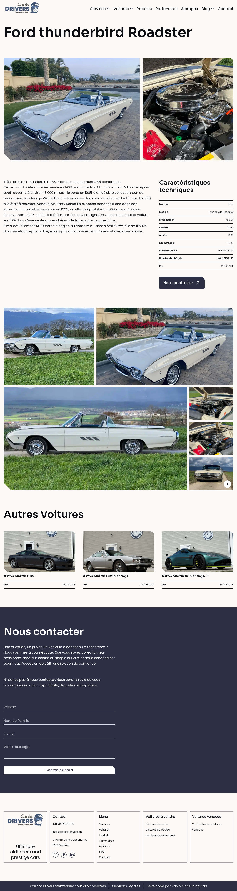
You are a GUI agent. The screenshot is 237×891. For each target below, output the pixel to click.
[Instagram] (55, 854)
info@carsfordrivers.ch (67, 832)
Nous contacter (178, 282)
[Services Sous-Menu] (108, 8)
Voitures (121, 8)
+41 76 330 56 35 (63, 824)
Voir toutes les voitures (160, 835)
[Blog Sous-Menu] (212, 8)
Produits (144, 8)
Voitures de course (158, 829)
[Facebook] (63, 854)
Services (98, 8)
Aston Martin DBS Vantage (106, 576)
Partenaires (166, 8)
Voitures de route (157, 824)
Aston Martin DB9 (19, 576)
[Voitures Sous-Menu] (131, 8)
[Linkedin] (72, 854)
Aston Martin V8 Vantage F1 (185, 576)
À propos (189, 8)
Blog (206, 8)
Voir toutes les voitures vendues (207, 827)
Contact (225, 8)
